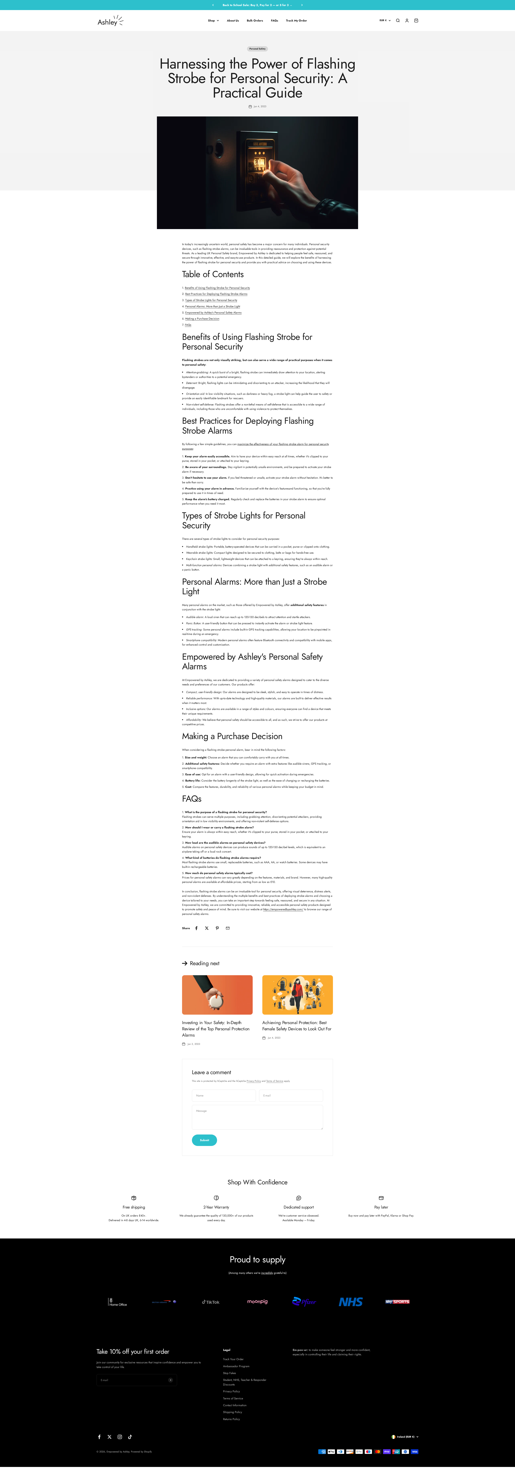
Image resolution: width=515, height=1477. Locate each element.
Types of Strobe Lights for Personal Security (211, 300)
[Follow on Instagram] (120, 1437)
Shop (211, 21)
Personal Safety (257, 48)
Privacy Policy (254, 1081)
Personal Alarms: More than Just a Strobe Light (212, 306)
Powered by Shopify (141, 1451)
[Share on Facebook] (196, 928)
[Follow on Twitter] (109, 1437)
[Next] (302, 5)
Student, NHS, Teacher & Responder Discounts (244, 1382)
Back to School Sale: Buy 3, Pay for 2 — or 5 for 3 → (257, 5)
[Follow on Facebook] (99, 1437)
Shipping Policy (232, 1412)
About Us (233, 21)
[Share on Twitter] (207, 928)
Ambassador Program (236, 1366)
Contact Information (234, 1405)
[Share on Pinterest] (217, 928)
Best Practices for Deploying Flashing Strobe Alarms (216, 294)
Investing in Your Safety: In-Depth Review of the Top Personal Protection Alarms (216, 1028)
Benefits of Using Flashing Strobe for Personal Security (217, 288)
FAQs (274, 21)
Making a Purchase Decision (202, 319)
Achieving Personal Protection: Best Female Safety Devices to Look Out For (297, 1025)
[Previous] (213, 5)
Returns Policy (231, 1419)
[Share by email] (228, 928)
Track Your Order (233, 1359)
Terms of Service (274, 1081)
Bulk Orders (255, 21)
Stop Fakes (229, 1373)
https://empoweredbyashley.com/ (283, 909)
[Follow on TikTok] (130, 1437)
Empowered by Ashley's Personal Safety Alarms (213, 313)
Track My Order (296, 21)
